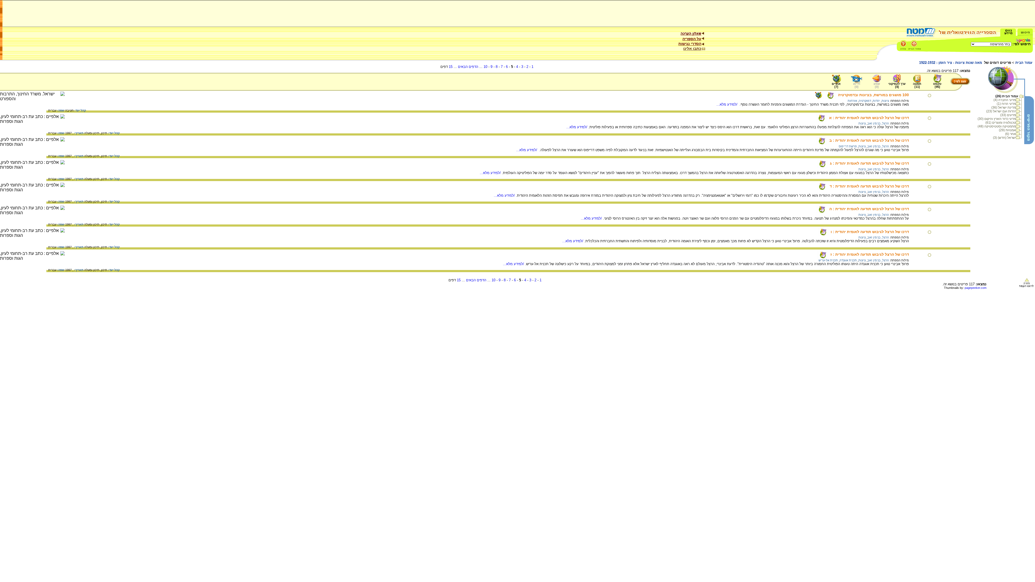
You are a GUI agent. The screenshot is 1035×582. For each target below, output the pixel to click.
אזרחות (852, 100)
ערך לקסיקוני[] (897, 85)
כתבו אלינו (692, 48)
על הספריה (691, 39)
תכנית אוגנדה (848, 260)
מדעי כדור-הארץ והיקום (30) (997, 119)
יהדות (876, 100)
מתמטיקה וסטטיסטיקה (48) (997, 126)
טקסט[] (937, 85)
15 (451, 67)
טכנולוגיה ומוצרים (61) (1000, 122)
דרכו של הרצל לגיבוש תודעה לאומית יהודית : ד (869, 186)
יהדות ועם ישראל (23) (1001, 111)
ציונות (885, 100)
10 (485, 67)
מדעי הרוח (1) (1006, 104)
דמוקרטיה (865, 100)
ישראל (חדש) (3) (1004, 138)
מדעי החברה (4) (1004, 100)
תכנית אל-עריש (828, 260)
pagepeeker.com (975, 287)
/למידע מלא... (727, 104)
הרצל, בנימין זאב (878, 123)
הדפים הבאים (468, 67)
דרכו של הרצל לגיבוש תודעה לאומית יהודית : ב (869, 140)
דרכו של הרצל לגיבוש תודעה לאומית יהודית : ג (869, 163)
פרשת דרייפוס (848, 146)
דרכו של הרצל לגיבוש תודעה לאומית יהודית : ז (869, 254)
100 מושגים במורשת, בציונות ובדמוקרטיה (873, 95)
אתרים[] (836, 85)
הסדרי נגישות (689, 43)
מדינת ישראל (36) (1003, 107)
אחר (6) (1010, 134)
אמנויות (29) (1007, 130)
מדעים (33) (1008, 115)
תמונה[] (917, 85)
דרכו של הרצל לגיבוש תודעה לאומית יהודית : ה (869, 209)
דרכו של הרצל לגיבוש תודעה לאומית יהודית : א (869, 118)
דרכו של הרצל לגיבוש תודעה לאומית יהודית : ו (870, 232)
